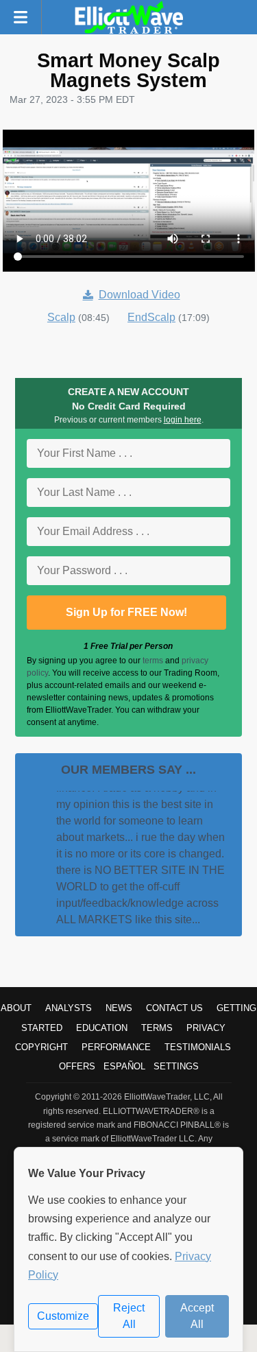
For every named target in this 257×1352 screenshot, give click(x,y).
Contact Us (174, 1008)
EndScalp (151, 317)
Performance (116, 1047)
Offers (77, 1066)
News (119, 1008)
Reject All (129, 1316)
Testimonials (197, 1047)
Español (124, 1066)
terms (153, 660)
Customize (63, 1316)
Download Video (139, 294)
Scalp (61, 317)
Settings (176, 1066)
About (16, 1008)
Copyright (41, 1047)
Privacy (205, 1028)
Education (101, 1028)
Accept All (197, 1316)
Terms (157, 1028)
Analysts (68, 1008)
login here (182, 420)
